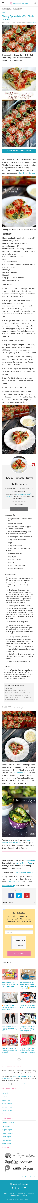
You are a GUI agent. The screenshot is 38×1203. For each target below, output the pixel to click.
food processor (20, 773)
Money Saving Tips (7, 1078)
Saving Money (30, 860)
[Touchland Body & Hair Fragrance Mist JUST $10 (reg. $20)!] (10, 1040)
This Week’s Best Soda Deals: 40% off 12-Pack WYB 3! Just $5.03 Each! (27, 1050)
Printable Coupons (26, 1076)
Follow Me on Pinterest (25, 872)
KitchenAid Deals (7, 1107)
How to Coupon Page (24, 863)
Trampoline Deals (7, 1110)
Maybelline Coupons (8, 1123)
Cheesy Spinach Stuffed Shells (19, 151)
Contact (12, 1193)
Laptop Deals (6, 1100)
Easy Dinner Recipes (17, 8)
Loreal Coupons (6, 1136)
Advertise (23, 1084)
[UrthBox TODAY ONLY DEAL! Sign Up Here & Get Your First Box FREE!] (10, 974)
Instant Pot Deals (7, 1103)
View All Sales (6, 1114)
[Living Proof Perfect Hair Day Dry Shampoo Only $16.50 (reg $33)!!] (28, 1019)
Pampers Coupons (7, 1133)
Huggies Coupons (7, 1130)
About (6, 1193)
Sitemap (24, 1195)
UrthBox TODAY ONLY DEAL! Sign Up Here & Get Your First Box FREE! (10, 984)
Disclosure (31, 1193)
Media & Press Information (28, 1177)
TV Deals (4, 1096)
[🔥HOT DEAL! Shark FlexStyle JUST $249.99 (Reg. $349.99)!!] (10, 997)
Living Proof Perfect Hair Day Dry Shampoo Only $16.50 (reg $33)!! (27, 1029)
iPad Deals (5, 1093)
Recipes (8, 8)
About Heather (6, 1084)
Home (3, 8)
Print (19, 509)
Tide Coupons (6, 1126)
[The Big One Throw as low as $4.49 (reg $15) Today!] (28, 997)
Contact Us (15, 1084)
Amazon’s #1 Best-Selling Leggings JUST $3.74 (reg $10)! (9, 1029)
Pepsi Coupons (6, 1140)
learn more (33, 22)
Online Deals (16, 1076)
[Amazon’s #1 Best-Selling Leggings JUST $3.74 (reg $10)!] (10, 1019)
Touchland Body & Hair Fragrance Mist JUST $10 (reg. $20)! (9, 1050)
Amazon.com (14, 882)
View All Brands (6, 1143)
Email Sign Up (21, 1193)
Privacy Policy (15, 1195)
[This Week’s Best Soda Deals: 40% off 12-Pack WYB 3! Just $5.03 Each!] (28, 1040)
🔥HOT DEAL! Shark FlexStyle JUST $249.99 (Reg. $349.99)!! (9, 1007)
